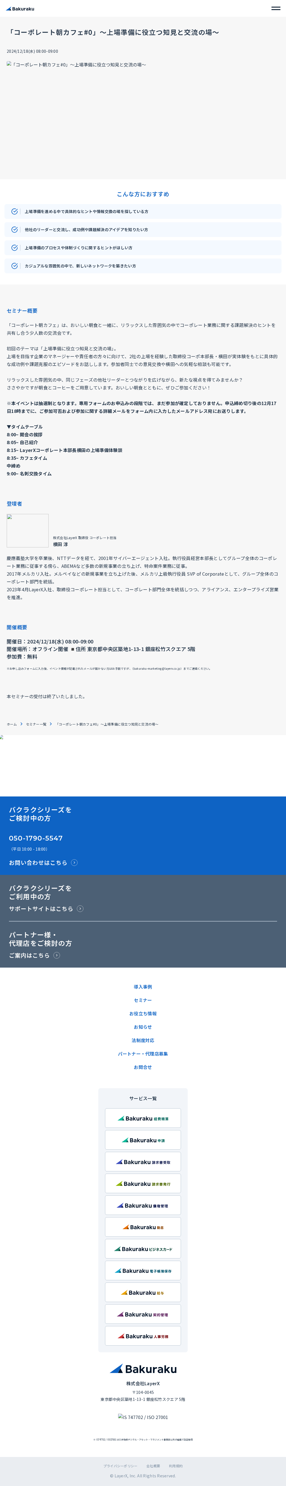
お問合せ (143, 1067)
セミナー (143, 1000)
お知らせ (143, 1026)
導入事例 (143, 986)
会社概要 (153, 1466)
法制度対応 (143, 1040)
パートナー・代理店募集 (143, 1053)
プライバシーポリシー (120, 1466)
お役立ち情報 (143, 1013)
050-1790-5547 (36, 838)
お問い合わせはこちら (38, 862)
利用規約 (176, 1466)
